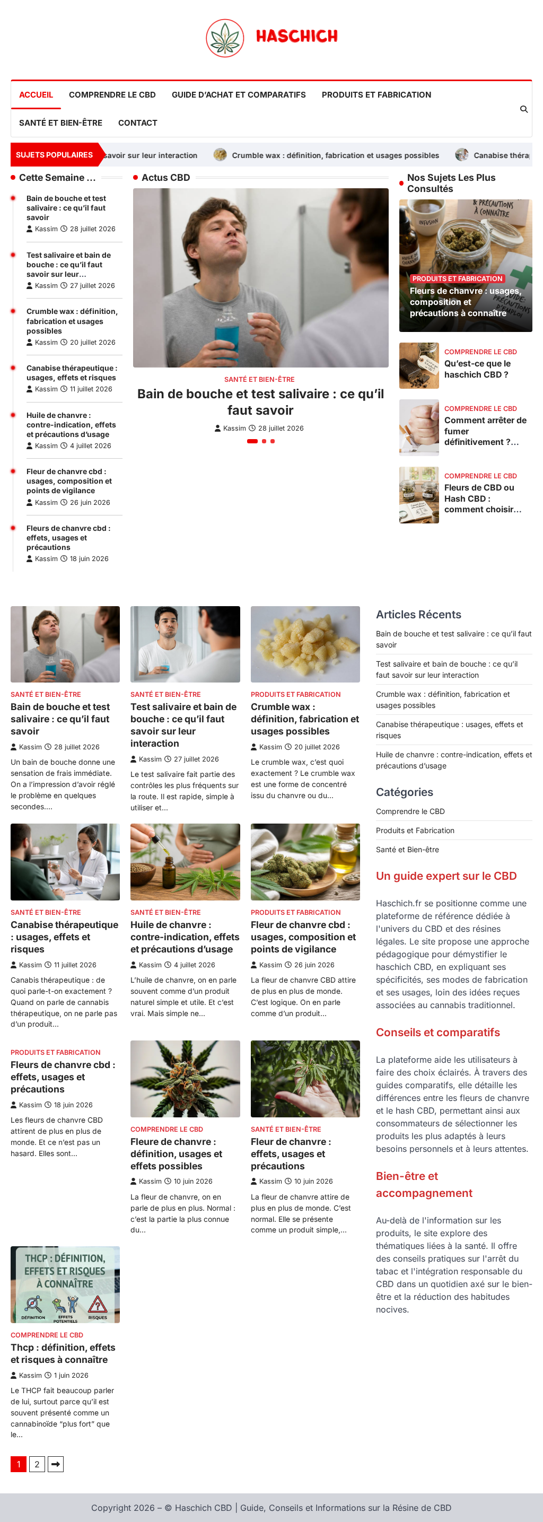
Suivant (56, 1464)
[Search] (524, 109)
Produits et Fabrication (376, 95)
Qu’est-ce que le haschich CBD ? (477, 369)
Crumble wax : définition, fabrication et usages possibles (290, 155)
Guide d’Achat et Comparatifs (239, 95)
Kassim (46, 229)
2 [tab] (264, 441)
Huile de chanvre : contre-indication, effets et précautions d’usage (71, 425)
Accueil (36, 95)
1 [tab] (252, 441)
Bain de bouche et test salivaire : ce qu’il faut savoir (66, 208)
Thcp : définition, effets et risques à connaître (63, 1353)
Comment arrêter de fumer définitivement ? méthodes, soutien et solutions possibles (485, 447)
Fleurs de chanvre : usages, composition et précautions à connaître (466, 302)
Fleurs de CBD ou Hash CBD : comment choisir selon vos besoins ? (485, 504)
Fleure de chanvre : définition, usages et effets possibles (176, 1153)
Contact (137, 123)
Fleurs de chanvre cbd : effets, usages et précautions (69, 538)
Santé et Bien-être (60, 123)
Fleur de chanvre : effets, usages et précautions (291, 1153)
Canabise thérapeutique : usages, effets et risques (64, 937)
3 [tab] (272, 441)
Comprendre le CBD (112, 95)
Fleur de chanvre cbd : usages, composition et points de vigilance (69, 481)
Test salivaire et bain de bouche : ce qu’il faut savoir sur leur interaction (183, 725)
